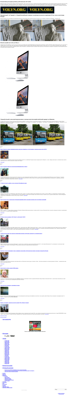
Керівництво (5, 375)
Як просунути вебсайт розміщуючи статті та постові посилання (15, 369)
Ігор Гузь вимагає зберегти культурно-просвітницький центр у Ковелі (13, 166)
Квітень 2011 (7, 353)
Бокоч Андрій (7, 377)
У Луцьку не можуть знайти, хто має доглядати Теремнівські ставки (13, 183)
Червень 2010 (7, 361)
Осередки (4, 381)
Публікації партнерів (8, 368)
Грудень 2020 (7, 341)
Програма (4, 374)
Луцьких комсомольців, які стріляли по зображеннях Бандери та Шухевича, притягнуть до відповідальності (21, 233)
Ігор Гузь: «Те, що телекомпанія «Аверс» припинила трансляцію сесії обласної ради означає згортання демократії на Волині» (24, 250)
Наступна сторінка (3, 317)
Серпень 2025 (7, 340)
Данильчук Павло (8, 378)
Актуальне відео (7, 319)
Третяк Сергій (7, 380)
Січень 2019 (7, 345)
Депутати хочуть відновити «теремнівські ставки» (10, 285)
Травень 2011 (7, 352)
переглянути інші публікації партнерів (11, 371)
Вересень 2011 (7, 349)
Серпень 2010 (7, 360)
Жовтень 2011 (7, 348)
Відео (3, 383)
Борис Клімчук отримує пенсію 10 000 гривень (9, 268)
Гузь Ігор (6, 376)
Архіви (4, 338)
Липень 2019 (7, 343)
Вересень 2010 (7, 359)
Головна (4, 373)
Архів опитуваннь (6, 386)
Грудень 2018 (7, 346)
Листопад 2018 (7, 347)
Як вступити (5, 384)
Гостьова (4, 385)
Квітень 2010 (7, 363)
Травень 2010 (7, 362)
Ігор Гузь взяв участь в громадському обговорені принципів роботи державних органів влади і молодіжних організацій (23, 199)
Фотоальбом (5, 382)
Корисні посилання (7, 365)
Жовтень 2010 (7, 358)
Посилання (5, 333)
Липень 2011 (7, 350)
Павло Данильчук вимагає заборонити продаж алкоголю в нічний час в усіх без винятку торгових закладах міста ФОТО (23, 149)
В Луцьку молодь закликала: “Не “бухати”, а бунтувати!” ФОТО (12, 216)
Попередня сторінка (3, 315)
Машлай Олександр (8, 379)
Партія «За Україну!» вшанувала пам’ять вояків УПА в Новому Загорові (14, 302)
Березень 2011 (7, 354)
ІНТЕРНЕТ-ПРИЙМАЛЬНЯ (7, 387)
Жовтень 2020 (7, 342)
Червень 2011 (7, 351)
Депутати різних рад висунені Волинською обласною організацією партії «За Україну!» (19, 370)
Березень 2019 (7, 344)
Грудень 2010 (7, 356)
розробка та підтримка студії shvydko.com (61, 393)
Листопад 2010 (7, 357)
